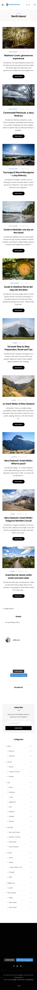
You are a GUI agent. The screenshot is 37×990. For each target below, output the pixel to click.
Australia (10, 827)
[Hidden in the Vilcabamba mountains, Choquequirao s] (25, 664)
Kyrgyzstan (12, 802)
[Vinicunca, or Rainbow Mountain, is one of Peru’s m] (12, 656)
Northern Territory (14, 837)
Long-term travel (14, 772)
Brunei (11, 787)
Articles (9, 762)
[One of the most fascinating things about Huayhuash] (12, 648)
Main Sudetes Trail (16, 867)
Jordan (11, 888)
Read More (18, 76)
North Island (13, 902)
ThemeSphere (18, 977)
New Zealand (13, 52)
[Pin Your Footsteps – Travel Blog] (12, 5)
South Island (13, 907)
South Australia (13, 847)
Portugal (11, 872)
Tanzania (12, 756)
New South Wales (14, 832)
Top (19, 986)
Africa (9, 746)
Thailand (11, 816)
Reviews (11, 776)
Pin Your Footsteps (17, 975)
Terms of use (21, 979)
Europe (9, 853)
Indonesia (12, 792)
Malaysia (11, 811)
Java (11, 797)
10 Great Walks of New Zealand (18, 403)
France (11, 858)
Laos (10, 807)
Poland (11, 862)
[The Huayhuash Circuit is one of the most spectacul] (25, 648)
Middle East (11, 883)
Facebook (18, 687)
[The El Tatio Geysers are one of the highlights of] (25, 656)
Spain (10, 877)
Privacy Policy (29, 979)
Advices (14, 457)
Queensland (12, 842)
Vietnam (11, 821)
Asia (8, 782)
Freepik (14, 979)
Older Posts (9, 608)
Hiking (15, 343)
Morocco (12, 751)
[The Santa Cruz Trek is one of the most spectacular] (12, 664)
